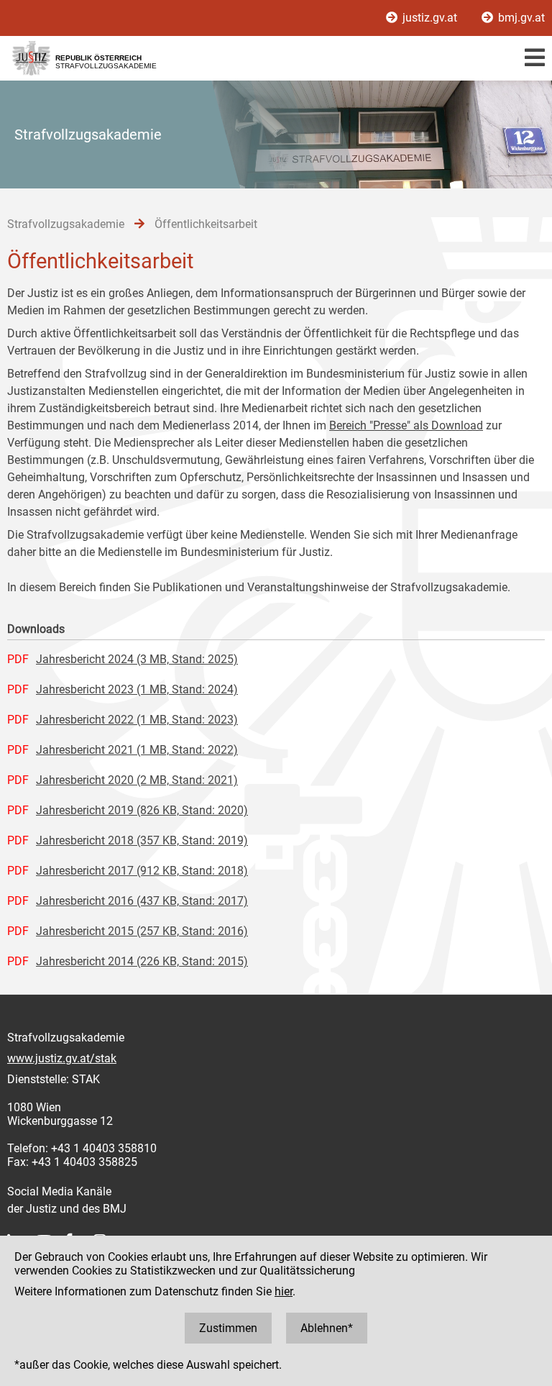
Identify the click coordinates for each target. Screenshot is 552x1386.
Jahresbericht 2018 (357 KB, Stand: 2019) (142, 840)
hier (284, 1291)
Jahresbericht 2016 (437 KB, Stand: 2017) (142, 901)
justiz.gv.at (430, 17)
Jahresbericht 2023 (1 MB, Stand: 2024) (137, 689)
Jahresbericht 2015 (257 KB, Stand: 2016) (142, 931)
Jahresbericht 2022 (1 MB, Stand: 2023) (137, 719)
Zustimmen (228, 1328)
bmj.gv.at (520, 17)
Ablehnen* (326, 1328)
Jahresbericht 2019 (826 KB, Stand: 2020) (142, 810)
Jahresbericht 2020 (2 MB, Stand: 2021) (137, 780)
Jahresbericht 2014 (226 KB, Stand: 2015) (142, 961)
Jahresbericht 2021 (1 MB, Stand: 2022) (137, 750)
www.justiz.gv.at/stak (61, 1058)
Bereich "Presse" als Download (406, 425)
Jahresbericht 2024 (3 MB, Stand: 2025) (137, 659)
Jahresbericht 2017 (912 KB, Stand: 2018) (142, 870)
